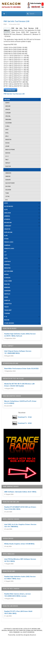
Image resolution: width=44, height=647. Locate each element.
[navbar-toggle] (4, 13)
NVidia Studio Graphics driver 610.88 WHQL (19, 544)
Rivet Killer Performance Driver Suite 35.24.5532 (21, 368)
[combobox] (33, 14)
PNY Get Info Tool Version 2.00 (16, 21)
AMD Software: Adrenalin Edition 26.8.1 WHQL (20, 492)
